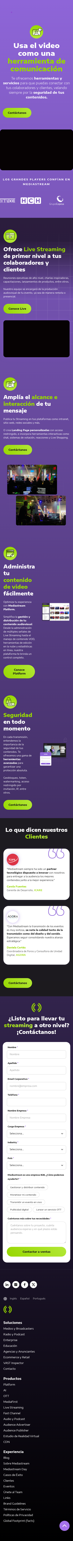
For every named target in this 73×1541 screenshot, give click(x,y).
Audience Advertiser (16, 1424)
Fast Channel (11, 1413)
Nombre (13, 1047)
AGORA (21, 954)
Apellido (13, 1063)
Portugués (39, 1298)
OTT (6, 1396)
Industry (13, 1142)
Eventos (8, 1486)
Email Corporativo (18, 1079)
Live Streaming (13, 1407)
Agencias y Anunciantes (19, 1351)
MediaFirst (10, 1401)
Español (25, 1298)
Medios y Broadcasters (18, 1328)
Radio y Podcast (14, 1334)
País (11, 1158)
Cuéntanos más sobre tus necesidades (29, 1218)
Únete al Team (12, 1492)
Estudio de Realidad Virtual (21, 1436)
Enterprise (10, 1340)
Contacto (9, 1368)
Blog (6, 1457)
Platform (9, 1384)
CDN (6, 1442)
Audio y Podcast (14, 1419)
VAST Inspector (13, 1363)
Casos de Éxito (13, 1475)
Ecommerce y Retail (16, 1357)
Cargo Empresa (17, 1126)
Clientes (8, 1480)
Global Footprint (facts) (18, 1520)
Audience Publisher (16, 1430)
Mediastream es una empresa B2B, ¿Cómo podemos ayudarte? (36, 1177)
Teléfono (13, 1095)
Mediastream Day (15, 1469)
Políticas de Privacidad (18, 1515)
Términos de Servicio (17, 1509)
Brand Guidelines (14, 1503)
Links (6, 1498)
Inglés (13, 1298)
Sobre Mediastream (16, 1463)
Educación (10, 1345)
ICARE (38, 890)
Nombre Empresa (18, 1110)
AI (4, 1390)
